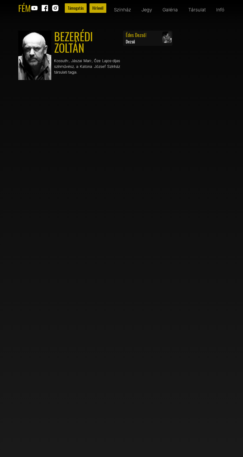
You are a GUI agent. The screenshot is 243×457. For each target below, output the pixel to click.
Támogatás (76, 8)
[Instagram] (55, 8)
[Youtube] (34, 8)
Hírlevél (97, 8)
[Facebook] (45, 8)
